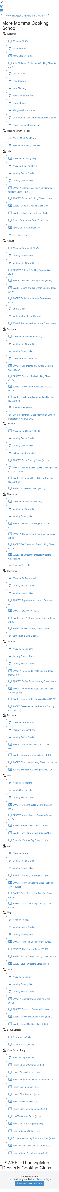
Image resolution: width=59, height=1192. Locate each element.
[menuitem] (2, 7)
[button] (2, 2)
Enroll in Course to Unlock (29, 1183)
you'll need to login (42, 1179)
